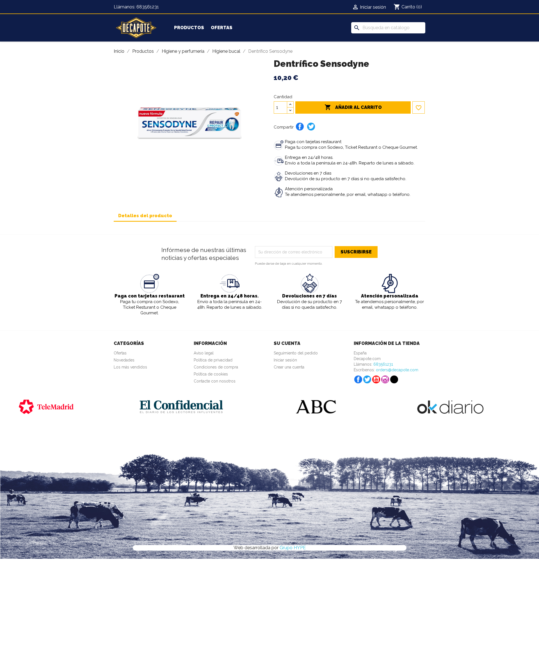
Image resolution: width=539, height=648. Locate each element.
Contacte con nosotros (215, 381)
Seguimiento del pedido (296, 353)
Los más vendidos (130, 367)
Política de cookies (211, 374)
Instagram (385, 379)
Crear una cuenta (289, 367)
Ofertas (221, 27)
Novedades (124, 360)
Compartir (300, 126)
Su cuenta (287, 343)
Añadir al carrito (353, 107)
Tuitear (311, 126)
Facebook (358, 379)
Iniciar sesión (285, 360)
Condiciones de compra (216, 367)
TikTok (394, 379)
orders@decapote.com (397, 370)
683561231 (147, 7)
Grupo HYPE (293, 547)
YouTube (376, 379)
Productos (189, 27)
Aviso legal (204, 353)
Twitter (367, 379)
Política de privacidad (213, 360)
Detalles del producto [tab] (145, 215)
